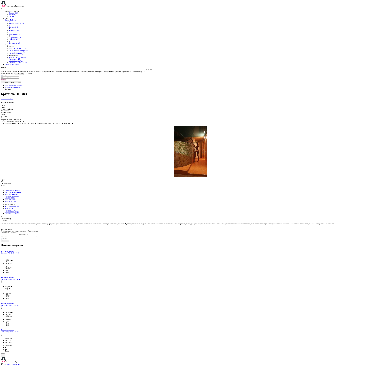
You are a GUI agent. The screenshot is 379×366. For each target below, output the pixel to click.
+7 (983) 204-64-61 (13, 305)
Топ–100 (11, 16)
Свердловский (15, 38)
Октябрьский (14, 34)
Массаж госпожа (10, 199)
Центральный (14, 43)
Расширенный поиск (12, 64)
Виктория (4, 279)
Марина (3, 331)
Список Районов (10, 20)
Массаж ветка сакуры (12, 212)
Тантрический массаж (18, 62)
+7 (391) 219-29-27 (7, 99)
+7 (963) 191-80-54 (13, 279)
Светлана (4, 253)
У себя (12, 14)
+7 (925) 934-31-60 (12, 331)
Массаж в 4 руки (16, 61)
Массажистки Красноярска (14, 85)
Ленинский (14, 30)
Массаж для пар (10, 198)
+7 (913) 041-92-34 (13, 253)
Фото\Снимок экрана (8, 73)
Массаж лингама (16, 54)
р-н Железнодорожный (12, 87)
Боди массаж (14, 59)
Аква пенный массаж (17, 57)
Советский (13, 39)
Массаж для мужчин (17, 52)
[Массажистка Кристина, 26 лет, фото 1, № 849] (189, 151)
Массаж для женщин (12, 196)
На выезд (13, 13)
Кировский (13, 27)
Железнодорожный (16, 23)
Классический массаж (17, 48)
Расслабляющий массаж (18, 50)
